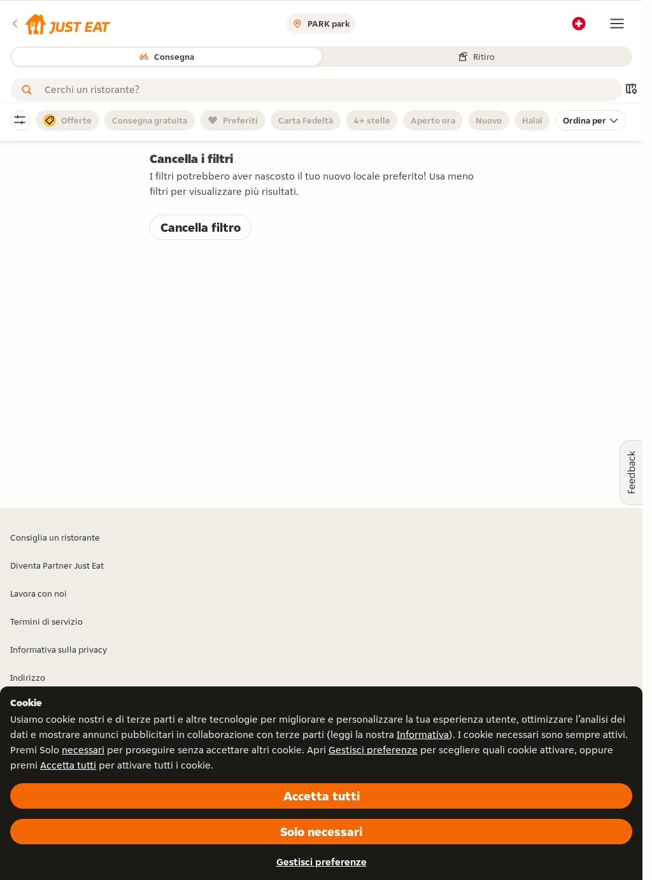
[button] (60, 23)
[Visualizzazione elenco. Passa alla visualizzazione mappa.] (631, 90)
